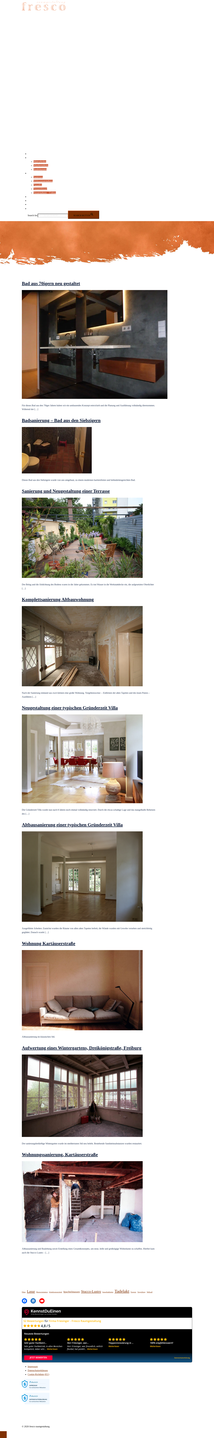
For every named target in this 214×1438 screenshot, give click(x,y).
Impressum (33, 1366)
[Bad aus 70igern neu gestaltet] (94, 398)
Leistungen (33, 157)
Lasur (31, 1291)
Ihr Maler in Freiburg (37, 153)
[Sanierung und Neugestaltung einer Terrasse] (82, 577)
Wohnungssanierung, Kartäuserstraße (60, 1154)
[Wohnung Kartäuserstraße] (82, 1029)
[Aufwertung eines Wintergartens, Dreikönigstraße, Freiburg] (82, 1136)
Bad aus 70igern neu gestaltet (51, 283)
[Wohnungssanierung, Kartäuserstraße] (82, 1241)
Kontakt (31, 204)
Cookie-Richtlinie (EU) (38, 1374)
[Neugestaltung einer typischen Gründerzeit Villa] (82, 802)
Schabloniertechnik (55, 1292)
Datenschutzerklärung (38, 1370)
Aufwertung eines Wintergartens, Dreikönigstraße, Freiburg (81, 1047)
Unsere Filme (34, 200)
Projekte (31, 173)
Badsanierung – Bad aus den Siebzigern (61, 420)
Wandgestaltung (40, 165)
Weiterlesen (52, 1349)
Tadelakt (122, 1291)
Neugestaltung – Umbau (44, 193)
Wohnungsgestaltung (43, 181)
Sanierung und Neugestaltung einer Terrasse (66, 491)
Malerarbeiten (39, 161)
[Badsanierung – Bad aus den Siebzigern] (57, 472)
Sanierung (38, 177)
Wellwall (149, 1292)
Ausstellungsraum (36, 196)
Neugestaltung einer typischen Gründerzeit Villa (70, 707)
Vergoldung (141, 1292)
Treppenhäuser (40, 189)
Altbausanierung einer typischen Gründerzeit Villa (72, 824)
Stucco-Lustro (91, 1291)
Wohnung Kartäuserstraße (48, 943)
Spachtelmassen (71, 1291)
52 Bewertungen (33, 1321)
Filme (24, 1292)
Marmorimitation (42, 1292)
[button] (29, 208)
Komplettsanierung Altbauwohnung (58, 599)
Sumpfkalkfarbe (107, 1292)
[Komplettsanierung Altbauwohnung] (82, 685)
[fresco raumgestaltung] (44, 13)
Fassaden (37, 185)
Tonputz (133, 1292)
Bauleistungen (40, 169)
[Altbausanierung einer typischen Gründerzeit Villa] (82, 921)
